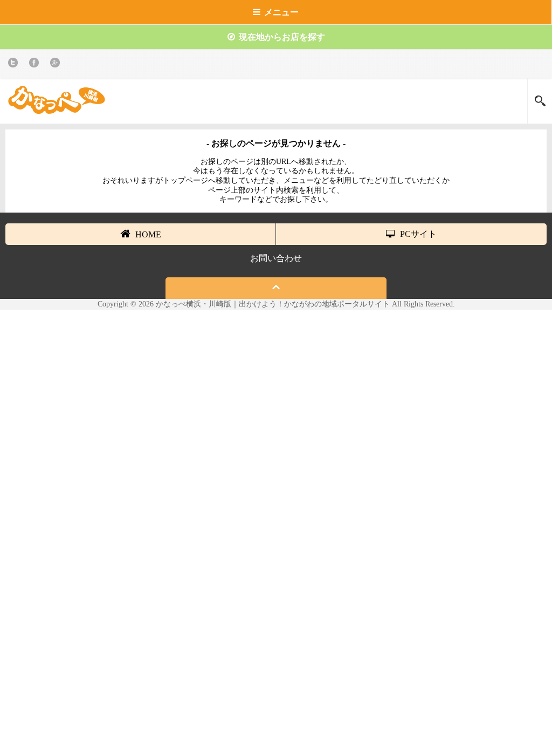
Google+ (57, 64)
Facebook (36, 64)
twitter (15, 64)
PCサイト (418, 233)
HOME (148, 234)
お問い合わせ (276, 258)
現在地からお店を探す (282, 37)
